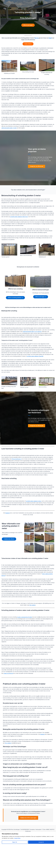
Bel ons (36, 38)
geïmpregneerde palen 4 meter (9, 128)
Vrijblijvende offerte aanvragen (28, 817)
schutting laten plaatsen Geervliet (35, 356)
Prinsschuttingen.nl (16, 459)
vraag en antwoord (8, 673)
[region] (28, 838)
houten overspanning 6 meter (24, 617)
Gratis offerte (28, 44)
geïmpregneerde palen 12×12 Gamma (32, 331)
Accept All (41, 842)
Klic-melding (8, 743)
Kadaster (7, 513)
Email (50, 38)
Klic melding (32, 605)
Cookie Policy (17, 838)
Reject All (14, 842)
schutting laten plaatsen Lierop (33, 501)
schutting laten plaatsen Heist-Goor (19, 216)
